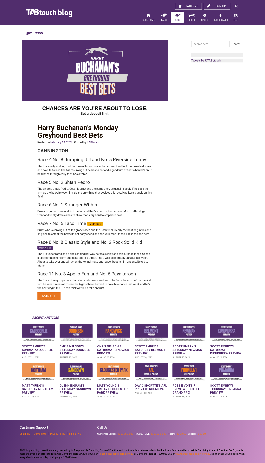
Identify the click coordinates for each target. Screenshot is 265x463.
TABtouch (191, 6)
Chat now (25, 433)
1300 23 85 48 (158, 433)
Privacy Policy (57, 433)
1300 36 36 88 (125, 433)
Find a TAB (75, 433)
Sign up (220, 6)
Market (49, 296)
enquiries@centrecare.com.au (116, 453)
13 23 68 (201, 433)
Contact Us (40, 433)
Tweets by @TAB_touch (206, 60)
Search (236, 44)
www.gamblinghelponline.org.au (192, 453)
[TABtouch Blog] (49, 14)
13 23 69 (181, 433)
